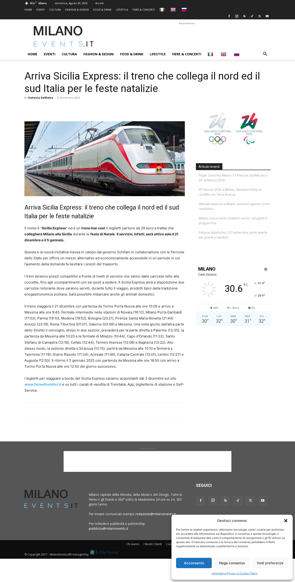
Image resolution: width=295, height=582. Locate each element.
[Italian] (162, 10)
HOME (28, 9)
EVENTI (40, 9)
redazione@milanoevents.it (156, 514)
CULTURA (55, 9)
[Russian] (184, 10)
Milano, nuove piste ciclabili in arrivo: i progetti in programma (233, 220)
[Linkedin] (60, 108)
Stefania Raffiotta (40, 97)
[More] (82, 108)
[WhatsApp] (50, 108)
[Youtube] (267, 16)
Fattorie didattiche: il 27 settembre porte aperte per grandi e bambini (233, 235)
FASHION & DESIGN (77, 9)
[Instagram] (236, 16)
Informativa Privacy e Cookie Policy (235, 573)
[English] (173, 10)
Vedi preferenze (270, 563)
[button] (285, 520)
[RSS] (244, 16)
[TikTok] (251, 16)
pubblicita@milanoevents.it (108, 528)
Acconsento (194, 563)
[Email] (71, 108)
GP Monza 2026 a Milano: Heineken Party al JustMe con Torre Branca (230, 192)
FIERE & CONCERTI (144, 9)
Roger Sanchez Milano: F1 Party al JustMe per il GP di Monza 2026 (233, 178)
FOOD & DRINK (102, 9)
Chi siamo (132, 544)
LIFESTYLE (122, 9)
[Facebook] (229, 16)
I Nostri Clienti (153, 544)
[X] (259, 16)
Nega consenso (232, 563)
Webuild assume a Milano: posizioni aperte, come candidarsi (234, 206)
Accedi (99, 3)
